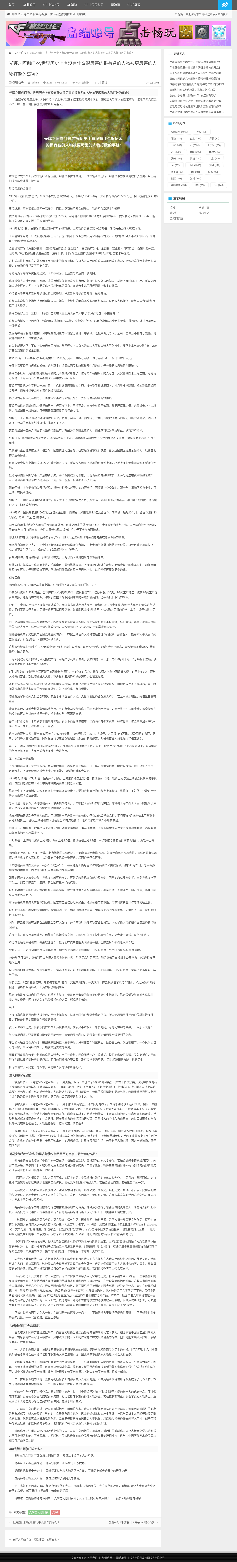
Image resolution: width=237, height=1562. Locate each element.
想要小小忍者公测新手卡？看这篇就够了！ (194, 95)
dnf (175, 165)
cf (195, 145)
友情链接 (107, 1557)
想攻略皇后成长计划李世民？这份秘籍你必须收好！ (199, 106)
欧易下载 (204, 207)
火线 (201, 131)
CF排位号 (29, 5)
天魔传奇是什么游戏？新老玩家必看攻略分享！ (197, 101)
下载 (176, 145)
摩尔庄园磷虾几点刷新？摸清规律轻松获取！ (195, 78)
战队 (195, 138)
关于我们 (92, 1557)
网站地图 (121, 1557)
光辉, (55, 1512)
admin (35, 82)
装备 (213, 171)
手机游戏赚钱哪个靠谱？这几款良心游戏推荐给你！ (199, 112)
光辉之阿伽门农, (39, 1512)
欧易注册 (175, 213)
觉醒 (176, 178)
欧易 (172, 207)
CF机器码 (133, 5)
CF (176, 151)
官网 (195, 151)
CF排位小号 (51, 5)
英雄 (195, 158)
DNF (195, 165)
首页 (12, 5)
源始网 (115, 5)
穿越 (214, 138)
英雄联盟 (179, 185)
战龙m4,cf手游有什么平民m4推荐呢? (131, 1522)
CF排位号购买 (93, 5)
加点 (214, 165)
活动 (176, 138)
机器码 (214, 145)
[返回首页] (10, 52)
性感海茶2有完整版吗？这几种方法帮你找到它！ (198, 84)
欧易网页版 (176, 218)
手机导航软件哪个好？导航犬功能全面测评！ (195, 62)
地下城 (177, 171)
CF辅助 (72, 5)
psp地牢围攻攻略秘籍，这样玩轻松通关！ (194, 89)
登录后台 (212, 14)
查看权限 (223, 14)
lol (195, 171)
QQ (218, 185)
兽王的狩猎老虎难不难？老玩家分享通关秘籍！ (197, 73)
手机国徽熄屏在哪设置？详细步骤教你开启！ (195, 67)
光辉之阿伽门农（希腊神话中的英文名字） (37, 1539)
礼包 (214, 158)
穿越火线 (179, 131)
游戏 (195, 178)
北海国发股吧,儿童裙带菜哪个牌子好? (35, 1522)
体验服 (215, 151)
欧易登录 (204, 213)
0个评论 (102, 82)
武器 (176, 158)
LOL (200, 185)
